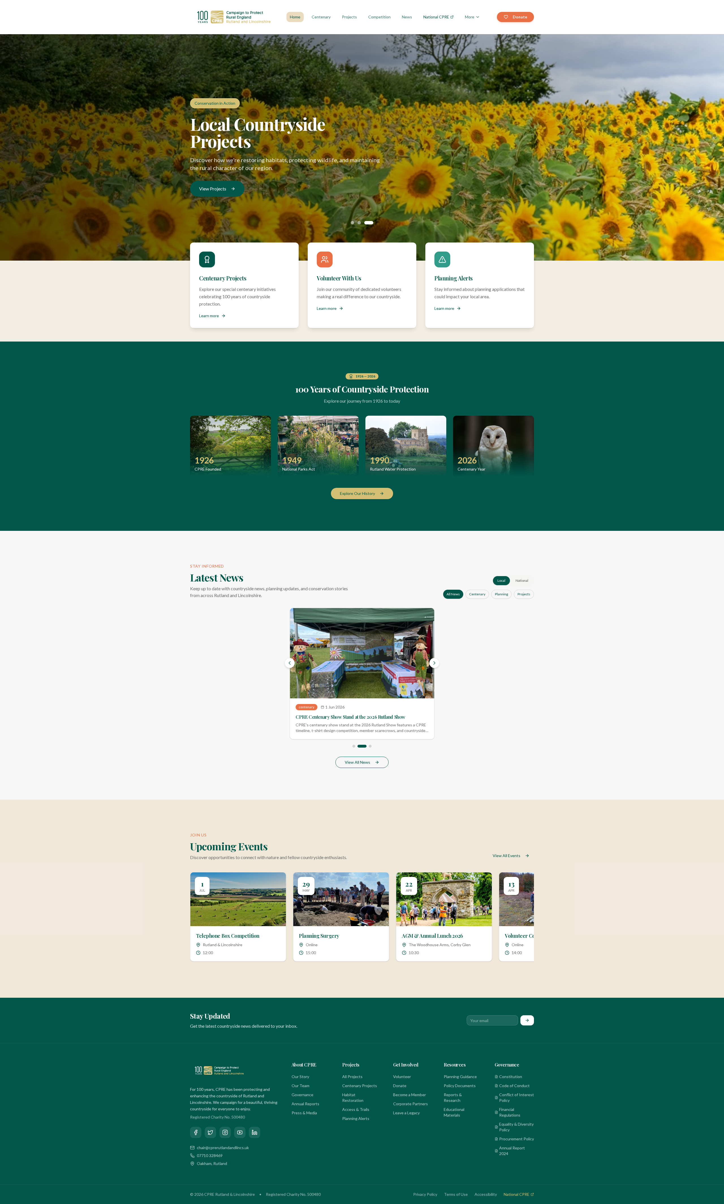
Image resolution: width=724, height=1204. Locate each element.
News (407, 16)
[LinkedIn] (254, 1139)
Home (295, 16)
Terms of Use (456, 1201)
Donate (520, 16)
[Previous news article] (290, 666)
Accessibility (486, 1201)
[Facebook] (195, 1139)
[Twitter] (210, 1139)
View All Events (506, 862)
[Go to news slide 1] (353, 753)
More (469, 16)
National (522, 580)
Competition (379, 16)
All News (453, 594)
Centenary (321, 16)
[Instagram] (225, 1139)
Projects (349, 16)
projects (524, 594)
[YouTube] (239, 1139)
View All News (357, 769)
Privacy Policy (425, 1201)
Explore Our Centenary (221, 180)
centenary (477, 594)
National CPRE (436, 16)
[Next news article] (434, 666)
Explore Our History (357, 493)
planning (501, 594)
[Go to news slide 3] (367, 753)
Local (501, 580)
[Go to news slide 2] (358, 753)
